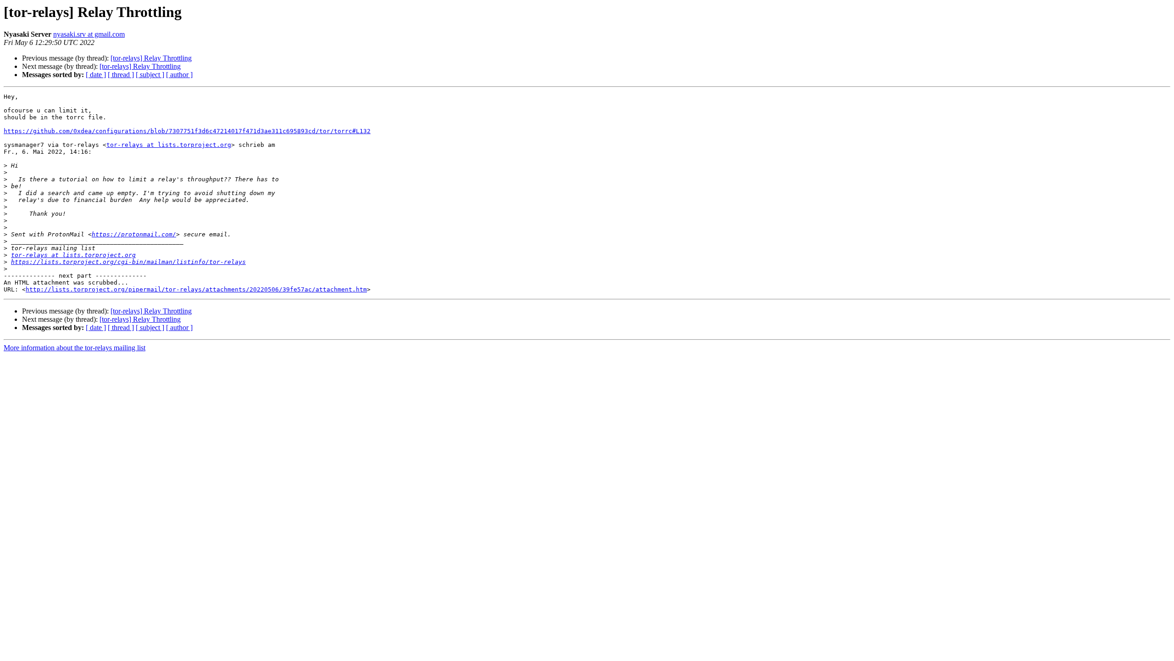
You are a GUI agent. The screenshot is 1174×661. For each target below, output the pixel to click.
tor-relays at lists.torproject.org (168, 144)
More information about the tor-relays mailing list (74, 348)
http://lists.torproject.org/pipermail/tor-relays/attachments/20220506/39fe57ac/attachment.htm (196, 289)
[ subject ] (150, 74)
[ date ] (96, 74)
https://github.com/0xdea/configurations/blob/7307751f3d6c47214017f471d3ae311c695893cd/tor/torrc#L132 (187, 131)
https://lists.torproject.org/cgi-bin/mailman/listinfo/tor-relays (128, 261)
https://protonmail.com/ (134, 234)
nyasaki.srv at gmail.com (89, 34)
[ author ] (179, 74)
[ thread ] (121, 74)
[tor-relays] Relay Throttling (151, 58)
